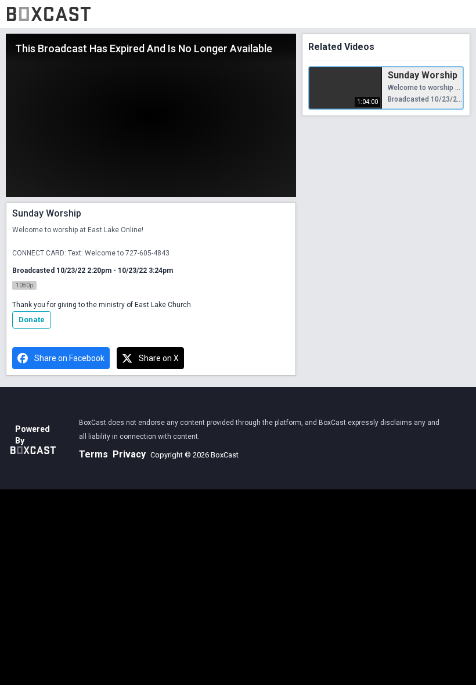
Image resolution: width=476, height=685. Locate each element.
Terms (93, 454)
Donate (32, 319)
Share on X (159, 358)
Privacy (129, 454)
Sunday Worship (422, 75)
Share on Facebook (69, 358)
